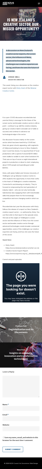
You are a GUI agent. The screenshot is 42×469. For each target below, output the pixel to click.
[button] (39, 4)
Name (6, 405)
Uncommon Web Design (30, 463)
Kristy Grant (21, 88)
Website (6, 425)
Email (6, 415)
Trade (21, 14)
